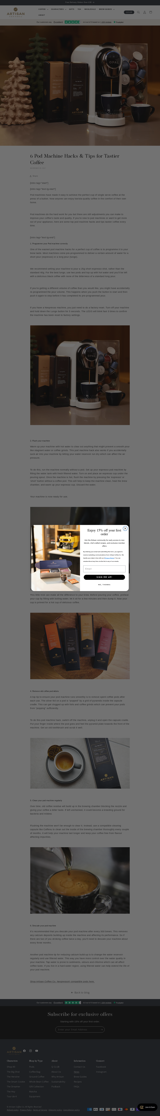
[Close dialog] (125, 528)
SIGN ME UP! (104, 577)
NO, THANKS (104, 584)
